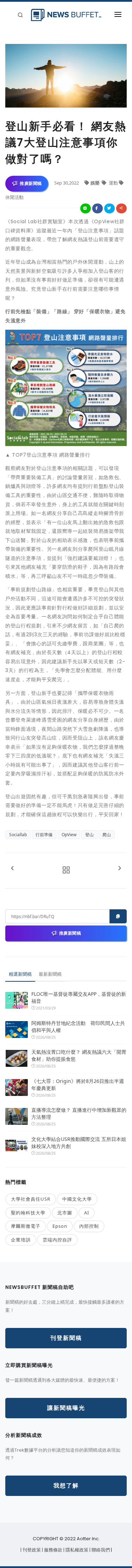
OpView (69, 835)
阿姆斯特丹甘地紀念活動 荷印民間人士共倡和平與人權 (78, 1026)
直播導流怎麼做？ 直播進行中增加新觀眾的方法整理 (78, 1113)
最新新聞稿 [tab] (50, 974)
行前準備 (44, 835)
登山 (89, 835)
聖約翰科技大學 (28, 1212)
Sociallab (18, 835)
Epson (59, 1226)
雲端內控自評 (57, 1240)
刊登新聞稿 (66, 1338)
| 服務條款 (52, 1550)
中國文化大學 (77, 1199)
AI (86, 1212)
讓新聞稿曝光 (66, 1408)
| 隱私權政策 (76, 1550)
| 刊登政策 (31, 1550)
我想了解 (66, 1486)
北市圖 (64, 1212)
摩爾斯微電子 (25, 1226)
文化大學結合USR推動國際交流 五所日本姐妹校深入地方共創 (78, 1142)
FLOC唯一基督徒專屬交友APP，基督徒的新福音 (78, 997)
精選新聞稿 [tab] (20, 974)
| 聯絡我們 (100, 1550)
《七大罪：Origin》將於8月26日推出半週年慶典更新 (77, 1084)
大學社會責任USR (30, 1199)
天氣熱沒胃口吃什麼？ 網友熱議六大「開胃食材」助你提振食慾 (78, 1055)
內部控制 (89, 1226)
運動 (113, 183)
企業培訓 (21, 1240)
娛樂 (95, 183)
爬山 (106, 835)
